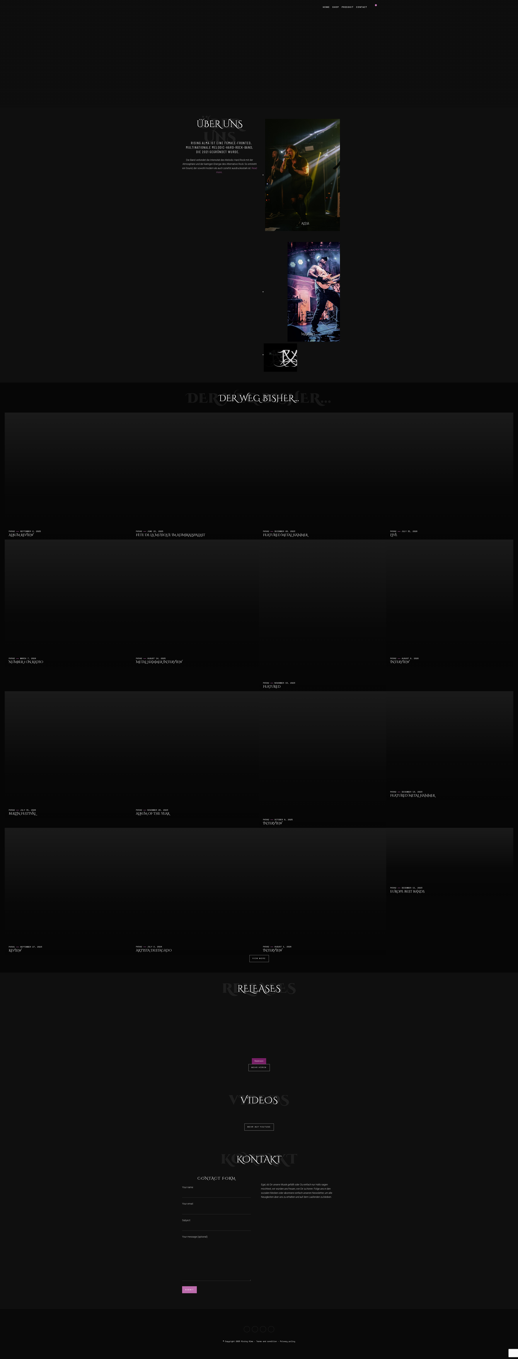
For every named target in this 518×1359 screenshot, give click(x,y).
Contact (361, 7)
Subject (186, 1220)
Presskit (347, 7)
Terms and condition (266, 1341)
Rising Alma (247, 1341)
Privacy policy (287, 1341)
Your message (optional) (194, 1236)
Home (326, 7)
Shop (335, 7)
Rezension (259, 1061)
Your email (187, 1203)
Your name (187, 1187)
